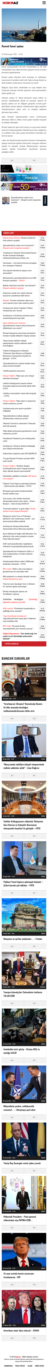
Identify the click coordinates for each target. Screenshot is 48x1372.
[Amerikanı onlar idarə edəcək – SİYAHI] (24, 1307)
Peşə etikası (20, 1366)
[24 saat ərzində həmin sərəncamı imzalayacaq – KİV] (24, 1250)
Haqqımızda (8, 1366)
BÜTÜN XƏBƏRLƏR (12, 644)
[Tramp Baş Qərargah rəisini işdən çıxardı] (24, 1139)
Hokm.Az (18, 1357)
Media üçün (39, 1366)
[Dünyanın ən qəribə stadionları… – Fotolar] (24, 915)
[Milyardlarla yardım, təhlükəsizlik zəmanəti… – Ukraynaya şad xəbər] (24, 1082)
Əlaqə (30, 1366)
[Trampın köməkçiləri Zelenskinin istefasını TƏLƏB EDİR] (24, 968)
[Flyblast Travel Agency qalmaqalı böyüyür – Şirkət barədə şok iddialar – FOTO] (24, 858)
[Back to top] (42, 1365)
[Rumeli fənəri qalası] (24, 25)
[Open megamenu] (44, 3)
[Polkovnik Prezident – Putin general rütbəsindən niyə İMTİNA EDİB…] (24, 1193)
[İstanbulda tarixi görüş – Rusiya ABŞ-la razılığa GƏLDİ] (24, 1025)
